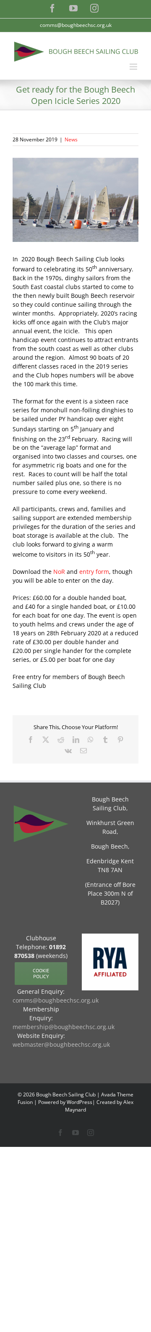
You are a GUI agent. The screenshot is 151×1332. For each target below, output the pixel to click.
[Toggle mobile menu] (134, 66)
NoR (59, 572)
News (71, 139)
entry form (94, 572)
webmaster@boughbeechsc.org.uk (61, 1044)
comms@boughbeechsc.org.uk (76, 25)
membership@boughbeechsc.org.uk (64, 1027)
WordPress (79, 1102)
